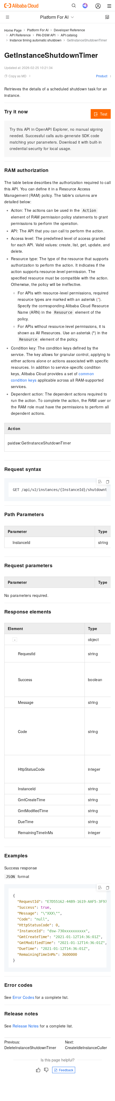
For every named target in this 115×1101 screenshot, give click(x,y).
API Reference (20, 35)
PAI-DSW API (45, 35)
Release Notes (26, 1026)
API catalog (69, 35)
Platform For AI (37, 30)
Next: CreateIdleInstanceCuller (86, 1044)
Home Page (13, 30)
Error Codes (23, 997)
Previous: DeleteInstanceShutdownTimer (30, 1044)
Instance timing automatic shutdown (36, 40)
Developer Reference (69, 30)
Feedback (66, 1070)
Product (101, 76)
